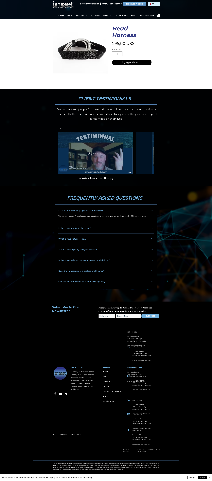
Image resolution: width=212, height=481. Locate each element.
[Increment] (120, 54)
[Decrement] (114, 54)
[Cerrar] (209, 477)
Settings (192, 477)
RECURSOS (106, 386)
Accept (202, 477)
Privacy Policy (87, 477)
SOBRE (105, 376)
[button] (70, 15)
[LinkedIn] (65, 394)
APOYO (105, 396)
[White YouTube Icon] (60, 394)
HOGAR (105, 371)
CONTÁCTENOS (108, 401)
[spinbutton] (117, 54)
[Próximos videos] (157, 153)
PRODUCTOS (107, 381)
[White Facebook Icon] (55, 394)
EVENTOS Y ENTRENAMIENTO (113, 391)
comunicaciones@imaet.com (141, 360)
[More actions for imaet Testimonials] (61, 129)
